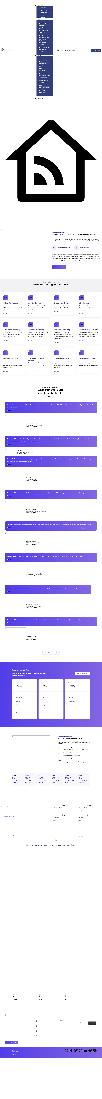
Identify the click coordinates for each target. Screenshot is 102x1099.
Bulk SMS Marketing (44, 35)
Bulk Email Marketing (44, 37)
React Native (19, 709)
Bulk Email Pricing (43, 73)
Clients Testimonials (45, 10)
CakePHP (45, 709)
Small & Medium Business (86, 808)
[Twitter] (76, 1050)
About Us (40, 5)
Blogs (42, 9)
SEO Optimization (43, 30)
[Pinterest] (90, 1050)
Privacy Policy (15, 1051)
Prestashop (71, 709)
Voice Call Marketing (10, 358)
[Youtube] (95, 1050)
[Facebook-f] (71, 1050)
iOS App (18, 701)
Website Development (44, 23)
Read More (5, 313)
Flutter (17, 705)
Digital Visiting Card (44, 47)
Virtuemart (71, 712)
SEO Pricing (42, 70)
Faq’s (13, 1050)
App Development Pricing (43, 64)
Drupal (44, 705)
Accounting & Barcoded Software (43, 45)
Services (40, 19)
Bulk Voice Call (42, 42)
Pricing (40, 55)
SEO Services (84, 303)
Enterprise (82, 817)
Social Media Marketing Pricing (43, 79)
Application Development (42, 26)
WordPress (45, 701)
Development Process (43, 13)
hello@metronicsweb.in (53, 999)
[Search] (89, 50)
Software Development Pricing (44, 67)
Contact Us (40, 98)
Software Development (44, 28)
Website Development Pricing (44, 60)
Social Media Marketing (42, 33)
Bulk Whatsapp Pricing (44, 75)
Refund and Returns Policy (17, 1053)
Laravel (44, 712)
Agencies (56, 817)
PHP (44, 697)
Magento (71, 697)
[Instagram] (81, 1050)
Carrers (60, 1029)
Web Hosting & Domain (87, 358)
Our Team (43, 7)
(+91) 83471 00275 (70, 50)
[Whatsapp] (66, 1050)
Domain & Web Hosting (42, 50)
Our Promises (44, 15)
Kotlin (17, 712)
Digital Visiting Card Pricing (44, 88)
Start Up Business (59, 808)
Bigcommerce (72, 701)
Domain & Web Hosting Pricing (42, 91)
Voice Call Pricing (43, 77)
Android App (19, 697)
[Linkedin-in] (85, 1050)
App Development (34, 303)
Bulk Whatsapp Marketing (42, 40)
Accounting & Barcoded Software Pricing (43, 84)
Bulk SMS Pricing (43, 71)
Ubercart (71, 705)
